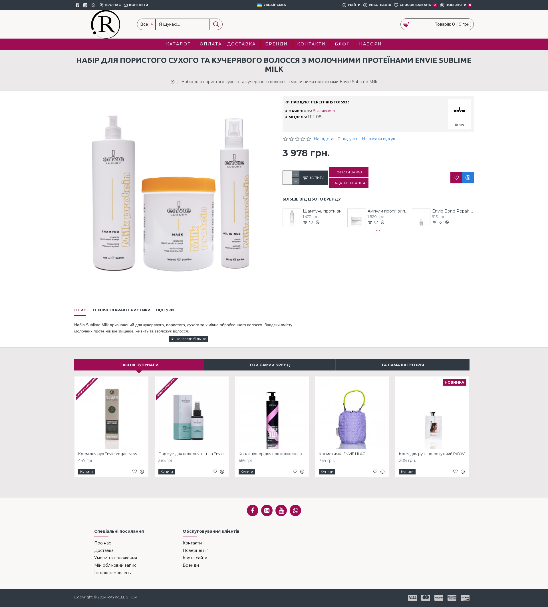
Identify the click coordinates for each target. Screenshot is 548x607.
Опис (80, 310)
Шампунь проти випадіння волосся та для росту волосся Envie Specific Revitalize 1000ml (323, 211)
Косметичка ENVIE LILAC (342, 453)
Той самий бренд (269, 364)
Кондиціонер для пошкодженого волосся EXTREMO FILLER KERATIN (273, 453)
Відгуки (165, 310)
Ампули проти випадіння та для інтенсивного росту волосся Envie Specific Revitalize (388, 211)
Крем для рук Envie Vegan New (107, 453)
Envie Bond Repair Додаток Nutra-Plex (453, 211)
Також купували (139, 364)
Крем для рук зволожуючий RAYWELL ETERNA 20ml (433, 453)
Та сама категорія (402, 364)
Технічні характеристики (121, 310)
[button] (377, 230)
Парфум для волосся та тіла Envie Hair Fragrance (192, 453)
